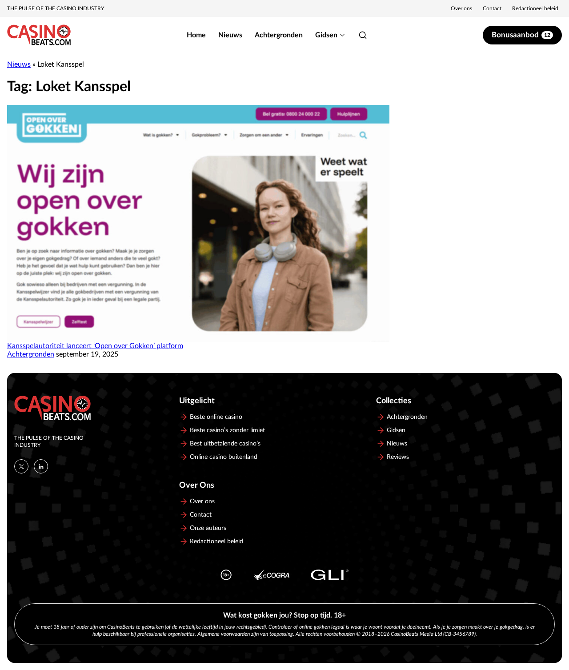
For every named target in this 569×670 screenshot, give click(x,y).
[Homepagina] (39, 35)
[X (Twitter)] (21, 466)
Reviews (398, 457)
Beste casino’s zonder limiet (227, 430)
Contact (492, 8)
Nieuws (230, 35)
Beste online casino (216, 417)
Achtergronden (279, 35)
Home (196, 35)
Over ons (461, 8)
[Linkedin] (41, 466)
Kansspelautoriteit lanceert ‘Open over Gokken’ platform (95, 345)
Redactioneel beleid (535, 8)
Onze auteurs (208, 528)
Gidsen (326, 35)
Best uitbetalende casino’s (225, 444)
